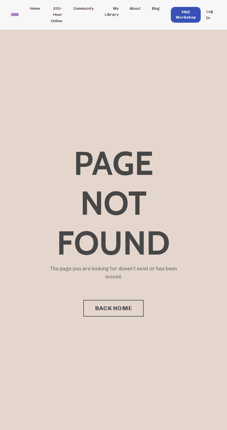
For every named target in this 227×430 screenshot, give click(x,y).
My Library (111, 11)
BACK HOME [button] (113, 308)
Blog (156, 8)
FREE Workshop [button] (186, 14)
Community (83, 8)
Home (35, 8)
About (135, 8)
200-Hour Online (56, 14)
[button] (186, 14)
